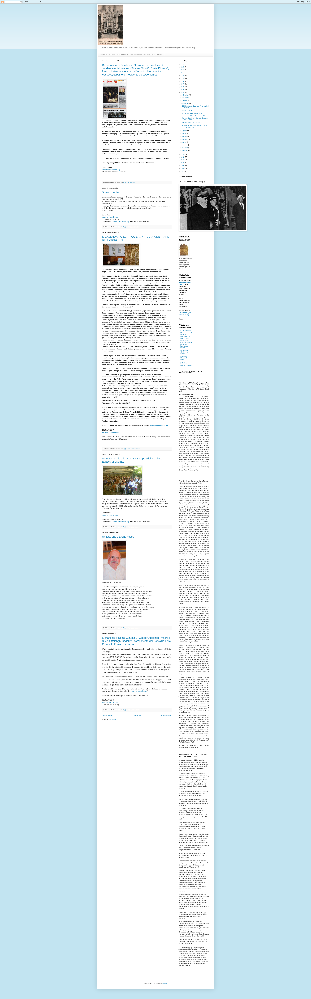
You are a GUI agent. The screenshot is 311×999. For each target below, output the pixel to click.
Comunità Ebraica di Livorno (183, 358)
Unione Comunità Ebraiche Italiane (186, 364)
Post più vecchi (166, 716)
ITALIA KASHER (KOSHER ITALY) (186, 331)
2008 (183, 168)
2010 (183, 163)
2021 (183, 73)
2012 (183, 157)
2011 (183, 160)
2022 (183, 70)
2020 (183, 75)
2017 (183, 84)
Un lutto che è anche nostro (118, 536)
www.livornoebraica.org (111, 170)
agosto (184, 131)
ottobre (184, 101)
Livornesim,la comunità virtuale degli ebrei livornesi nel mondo (186, 344)
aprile (184, 142)
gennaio (185, 150)
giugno (184, 136)
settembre (185, 103)
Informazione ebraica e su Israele (184, 352)
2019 (183, 78)
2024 (183, 64)
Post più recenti (108, 716)
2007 (183, 171)
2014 (183, 92)
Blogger (165, 983)
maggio (185, 139)
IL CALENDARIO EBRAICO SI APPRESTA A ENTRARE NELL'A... (194, 114)
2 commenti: (132, 182)
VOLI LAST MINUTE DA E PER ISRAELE (185, 336)
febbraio (185, 148)
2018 (183, 81)
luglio (184, 133)
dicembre (185, 95)
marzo (184, 145)
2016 (183, 87)
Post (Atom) (112, 719)
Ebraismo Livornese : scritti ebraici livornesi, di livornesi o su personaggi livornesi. (131, 54)
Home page (137, 716)
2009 (183, 165)
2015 (183, 90)
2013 (183, 154)
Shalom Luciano (111, 192)
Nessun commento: (134, 227)
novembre (186, 98)
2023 (183, 67)
